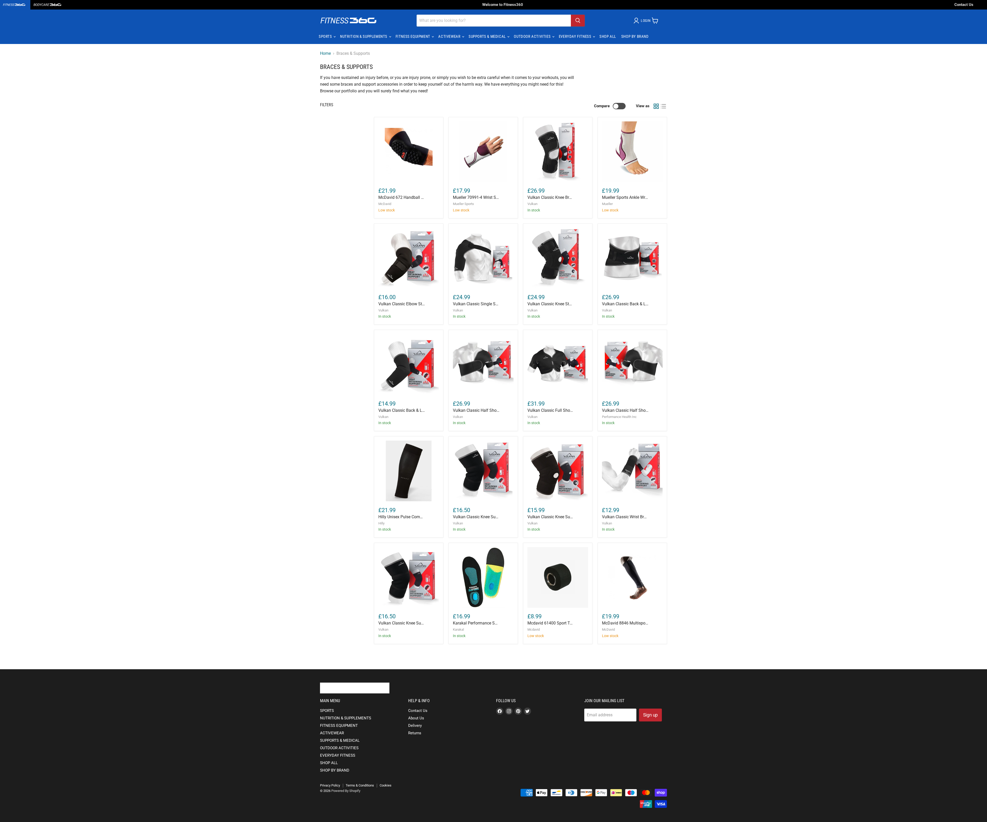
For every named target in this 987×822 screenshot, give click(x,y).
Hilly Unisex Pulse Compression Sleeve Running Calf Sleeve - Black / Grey (401, 516)
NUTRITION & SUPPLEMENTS (364, 36)
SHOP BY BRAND (635, 36)
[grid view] (656, 106)
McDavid (384, 204)
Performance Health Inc (619, 417)
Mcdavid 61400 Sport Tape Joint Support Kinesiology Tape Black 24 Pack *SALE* (550, 623)
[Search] (578, 20)
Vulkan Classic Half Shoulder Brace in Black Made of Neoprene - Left (476, 410)
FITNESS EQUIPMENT (413, 36)
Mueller (607, 204)
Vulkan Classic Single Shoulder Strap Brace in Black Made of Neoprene (476, 303)
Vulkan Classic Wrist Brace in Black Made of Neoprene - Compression (625, 516)
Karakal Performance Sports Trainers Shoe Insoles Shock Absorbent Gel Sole (476, 623)
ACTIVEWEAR (449, 36)
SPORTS (326, 36)
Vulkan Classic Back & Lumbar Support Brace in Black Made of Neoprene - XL (401, 410)
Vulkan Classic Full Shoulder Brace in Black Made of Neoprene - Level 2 (550, 410)
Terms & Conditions (360, 785)
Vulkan (532, 204)
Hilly (381, 523)
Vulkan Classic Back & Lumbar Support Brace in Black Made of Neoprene (625, 303)
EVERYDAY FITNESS (575, 36)
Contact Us (963, 4)
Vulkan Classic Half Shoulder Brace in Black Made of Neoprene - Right (625, 410)
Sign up (650, 715)
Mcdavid (533, 629)
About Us (416, 718)
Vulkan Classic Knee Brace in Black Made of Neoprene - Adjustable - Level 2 (550, 197)
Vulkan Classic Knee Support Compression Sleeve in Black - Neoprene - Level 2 (476, 516)
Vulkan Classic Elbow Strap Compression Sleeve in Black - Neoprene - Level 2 (401, 303)
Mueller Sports (463, 204)
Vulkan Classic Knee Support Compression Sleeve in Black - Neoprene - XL (550, 516)
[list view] (663, 106)
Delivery (415, 725)
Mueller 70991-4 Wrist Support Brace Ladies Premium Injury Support (476, 197)
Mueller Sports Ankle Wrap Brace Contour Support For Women (625, 197)
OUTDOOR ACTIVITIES (532, 36)
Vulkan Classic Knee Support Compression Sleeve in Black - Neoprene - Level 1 (401, 623)
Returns (414, 733)
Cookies (385, 785)
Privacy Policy (330, 785)
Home (325, 53)
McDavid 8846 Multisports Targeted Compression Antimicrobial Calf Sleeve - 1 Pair (625, 623)
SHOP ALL (607, 36)
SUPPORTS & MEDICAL (488, 36)
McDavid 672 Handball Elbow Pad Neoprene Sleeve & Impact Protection (401, 197)
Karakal (458, 629)
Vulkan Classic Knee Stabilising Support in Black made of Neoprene (550, 303)
